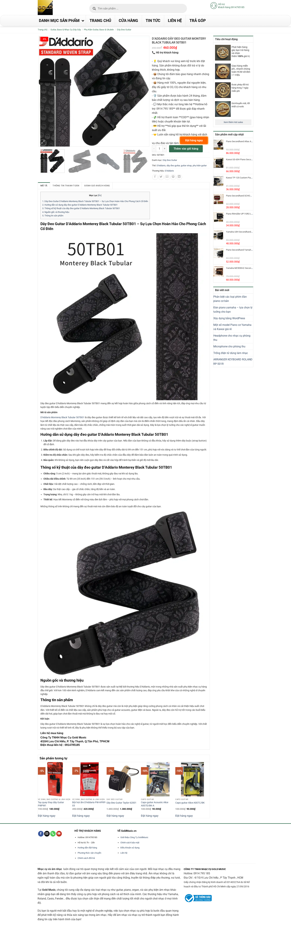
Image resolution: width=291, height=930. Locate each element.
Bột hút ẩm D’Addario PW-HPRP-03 (89, 804)
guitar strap (186, 165)
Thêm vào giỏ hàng (186, 148)
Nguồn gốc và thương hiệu (55, 212)
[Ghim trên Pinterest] (173, 177)
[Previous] (39, 790)
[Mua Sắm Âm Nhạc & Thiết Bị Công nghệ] (52, 7)
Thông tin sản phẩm (52, 215)
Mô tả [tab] (43, 185)
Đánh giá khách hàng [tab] (97, 185)
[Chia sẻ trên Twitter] (161, 177)
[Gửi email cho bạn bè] (167, 177)
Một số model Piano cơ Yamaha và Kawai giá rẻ (232, 327)
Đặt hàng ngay (46, 815)
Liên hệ (123, 853)
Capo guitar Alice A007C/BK (190, 802)
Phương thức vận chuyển (89, 853)
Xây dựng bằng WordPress (229, 318)
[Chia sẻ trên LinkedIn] (179, 177)
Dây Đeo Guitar (124, 29)
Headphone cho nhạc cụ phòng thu (231, 338)
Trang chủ (42, 29)
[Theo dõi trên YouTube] (59, 834)
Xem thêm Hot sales (233, 122)
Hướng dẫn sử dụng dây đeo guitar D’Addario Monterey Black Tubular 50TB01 (80, 205)
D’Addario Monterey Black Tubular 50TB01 (62, 417)
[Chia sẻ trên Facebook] (155, 177)
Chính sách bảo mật (129, 842)
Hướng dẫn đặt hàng (87, 847)
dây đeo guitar (173, 165)
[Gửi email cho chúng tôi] (47, 834)
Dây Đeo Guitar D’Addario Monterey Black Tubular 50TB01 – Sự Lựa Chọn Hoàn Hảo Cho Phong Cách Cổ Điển (95, 201)
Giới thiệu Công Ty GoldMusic (134, 837)
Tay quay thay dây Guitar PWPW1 (51, 804)
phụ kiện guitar (200, 165)
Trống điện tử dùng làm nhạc (230, 353)
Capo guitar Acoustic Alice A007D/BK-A (154, 804)
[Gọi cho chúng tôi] (53, 834)
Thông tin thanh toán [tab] (66, 185)
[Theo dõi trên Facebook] (41, 834)
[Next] (207, 790)
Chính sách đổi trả (86, 858)
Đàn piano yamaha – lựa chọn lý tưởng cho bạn (232, 309)
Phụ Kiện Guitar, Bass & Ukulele (99, 29)
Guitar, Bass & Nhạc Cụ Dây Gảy (66, 29)
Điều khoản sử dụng (129, 847)
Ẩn (99, 195)
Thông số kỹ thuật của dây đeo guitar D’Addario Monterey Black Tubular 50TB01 (81, 208)
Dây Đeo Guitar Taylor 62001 (121, 802)
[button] (43, 142)
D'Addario (161, 165)
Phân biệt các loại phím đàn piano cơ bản (230, 299)
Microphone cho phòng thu (229, 346)
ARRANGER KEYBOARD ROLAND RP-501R (232, 361)
